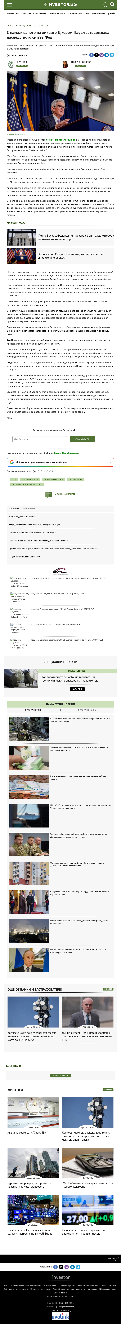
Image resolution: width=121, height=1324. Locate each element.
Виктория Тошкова (80, 62)
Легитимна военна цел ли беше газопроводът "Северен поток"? (38, 540)
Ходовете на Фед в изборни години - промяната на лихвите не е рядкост (71, 255)
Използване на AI (108, 1289)
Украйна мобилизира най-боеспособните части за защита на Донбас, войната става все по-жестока (78, 835)
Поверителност (35, 1285)
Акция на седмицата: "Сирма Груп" (25, 556)
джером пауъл (75, 479)
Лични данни (60, 1292)
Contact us (54, 1310)
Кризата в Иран (57, 14)
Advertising (66, 1310)
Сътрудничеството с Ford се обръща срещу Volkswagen (34, 524)
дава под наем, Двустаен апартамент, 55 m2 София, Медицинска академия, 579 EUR (68, 578)
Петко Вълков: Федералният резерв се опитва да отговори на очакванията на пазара (76, 237)
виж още (108, 989)
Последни (14, 509)
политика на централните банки (27, 484)
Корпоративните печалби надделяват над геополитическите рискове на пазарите (69, 678)
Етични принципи (108, 1285)
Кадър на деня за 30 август (22, 516)
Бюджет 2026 (75, 14)
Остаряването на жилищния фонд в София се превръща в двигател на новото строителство (77, 864)
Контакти (8, 1285)
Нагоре (111, 1258)
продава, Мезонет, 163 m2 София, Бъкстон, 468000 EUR (55, 624)
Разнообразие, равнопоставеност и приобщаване (76, 1289)
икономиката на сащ (53, 479)
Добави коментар (60, 1076)
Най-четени (29, 509)
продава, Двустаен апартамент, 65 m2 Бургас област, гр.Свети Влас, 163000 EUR (67, 640)
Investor (22, 62)
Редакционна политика (87, 1285)
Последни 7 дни (33, 710)
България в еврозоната (34, 14)
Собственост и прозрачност (17, 1289)
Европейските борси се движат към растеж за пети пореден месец (83, 1231)
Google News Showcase (66, 452)
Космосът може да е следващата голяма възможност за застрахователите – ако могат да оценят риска (32, 1036)
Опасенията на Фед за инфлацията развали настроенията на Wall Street (30, 1231)
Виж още (77, 689)
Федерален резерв (30, 479)
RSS (25, 1285)
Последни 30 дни (87, 710)
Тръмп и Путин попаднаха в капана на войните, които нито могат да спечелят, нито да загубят (53, 548)
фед (14, 479)
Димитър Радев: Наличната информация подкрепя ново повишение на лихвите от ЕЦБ (87, 1036)
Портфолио (69, 1285)
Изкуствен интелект (96, 14)
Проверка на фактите (41, 1289)
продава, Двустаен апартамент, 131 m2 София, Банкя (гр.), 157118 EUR (62, 609)
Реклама (18, 1285)
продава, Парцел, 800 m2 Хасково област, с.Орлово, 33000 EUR (59, 594)
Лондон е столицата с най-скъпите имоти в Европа (33, 532)
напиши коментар (65, 494)
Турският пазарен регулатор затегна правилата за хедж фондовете (29, 1184)
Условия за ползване (53, 1285)
